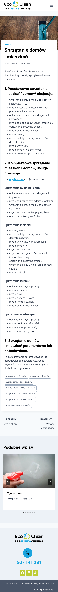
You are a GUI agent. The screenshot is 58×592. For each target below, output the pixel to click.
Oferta (8, 44)
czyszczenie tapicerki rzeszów (20, 399)
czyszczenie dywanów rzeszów (20, 393)
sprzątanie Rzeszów (40, 376)
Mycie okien (10, 422)
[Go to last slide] (8, 482)
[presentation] (29, 471)
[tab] (23, 512)
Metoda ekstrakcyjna (47, 423)
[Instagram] (29, 573)
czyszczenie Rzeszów (16, 376)
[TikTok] (35, 573)
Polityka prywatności (43, 589)
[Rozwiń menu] (52, 5)
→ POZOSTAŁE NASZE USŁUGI (20, 388)
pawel (12, 63)
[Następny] (50, 482)
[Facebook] (22, 573)
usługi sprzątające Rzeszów (19, 382)
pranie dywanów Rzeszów (18, 405)
